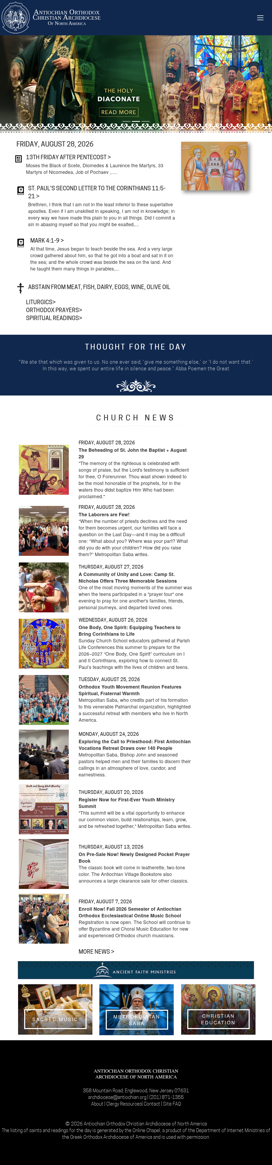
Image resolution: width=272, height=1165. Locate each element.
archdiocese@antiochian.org (117, 1097)
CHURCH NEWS (136, 418)
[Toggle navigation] (260, 17)
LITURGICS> (41, 303)
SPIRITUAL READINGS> (54, 318)
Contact (152, 1104)
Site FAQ (172, 1104)
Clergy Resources (124, 1104)
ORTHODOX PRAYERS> (54, 310)
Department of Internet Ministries (231, 1131)
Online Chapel (146, 1131)
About (97, 1104)
